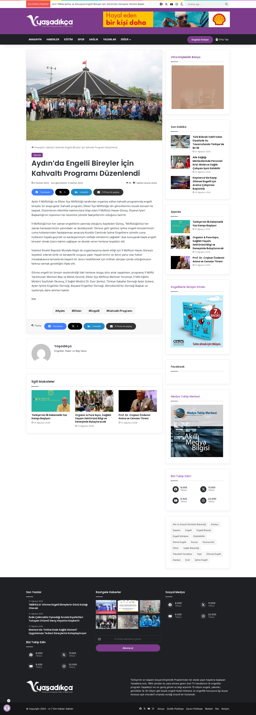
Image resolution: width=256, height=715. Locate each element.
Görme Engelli (179, 542)
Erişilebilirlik (199, 536)
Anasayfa (35, 39)
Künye (161, 708)
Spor (81, 39)
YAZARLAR (109, 39)
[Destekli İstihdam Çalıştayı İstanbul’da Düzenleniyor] (128, 606)
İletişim (225, 708)
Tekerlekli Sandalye (182, 554)
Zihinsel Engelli (213, 554)
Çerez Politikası (194, 708)
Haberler (52, 39)
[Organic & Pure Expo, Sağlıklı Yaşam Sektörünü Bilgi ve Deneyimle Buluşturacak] (94, 401)
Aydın (61, 311)
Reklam (209, 708)
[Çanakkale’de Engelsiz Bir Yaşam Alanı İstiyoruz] (150, 607)
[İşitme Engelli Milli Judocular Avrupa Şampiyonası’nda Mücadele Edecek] (106, 607)
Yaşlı (199, 554)
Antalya (214, 524)
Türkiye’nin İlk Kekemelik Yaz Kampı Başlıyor (49, 416)
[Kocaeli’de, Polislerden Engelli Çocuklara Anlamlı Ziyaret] (106, 622)
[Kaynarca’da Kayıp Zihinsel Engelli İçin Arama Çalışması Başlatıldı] (180, 182)
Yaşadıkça (63, 346)
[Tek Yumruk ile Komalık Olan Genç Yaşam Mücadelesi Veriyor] (128, 622)
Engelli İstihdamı (180, 536)
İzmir (187, 560)
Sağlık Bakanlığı (191, 548)
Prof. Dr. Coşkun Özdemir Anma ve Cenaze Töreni (134, 416)
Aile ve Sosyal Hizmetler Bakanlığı (189, 524)
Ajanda (49, 147)
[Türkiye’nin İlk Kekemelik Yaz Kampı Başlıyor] (51, 401)
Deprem (176, 530)
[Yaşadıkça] (49, 21)
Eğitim (68, 39)
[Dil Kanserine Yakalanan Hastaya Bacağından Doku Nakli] (150, 621)
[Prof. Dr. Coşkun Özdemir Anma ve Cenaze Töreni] (138, 401)
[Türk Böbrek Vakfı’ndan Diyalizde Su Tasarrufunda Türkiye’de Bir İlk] (180, 141)
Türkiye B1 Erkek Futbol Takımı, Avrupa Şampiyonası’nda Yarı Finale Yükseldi (93, 4)
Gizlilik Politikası (175, 708)
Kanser (194, 542)
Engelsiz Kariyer (200, 39)
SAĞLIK (93, 39)
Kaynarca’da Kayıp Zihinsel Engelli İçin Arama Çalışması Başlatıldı (205, 183)
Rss (217, 708)
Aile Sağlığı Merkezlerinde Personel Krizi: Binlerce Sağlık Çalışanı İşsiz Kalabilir (207, 163)
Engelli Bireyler (204, 530)
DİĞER (124, 39)
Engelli (94, 311)
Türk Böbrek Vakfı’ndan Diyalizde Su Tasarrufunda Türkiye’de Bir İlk (208, 142)
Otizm (176, 548)
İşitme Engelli (201, 560)
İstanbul (176, 560)
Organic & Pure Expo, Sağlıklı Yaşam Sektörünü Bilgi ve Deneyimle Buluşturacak (93, 418)
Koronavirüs (208, 542)
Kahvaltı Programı (120, 311)
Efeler (77, 311)
